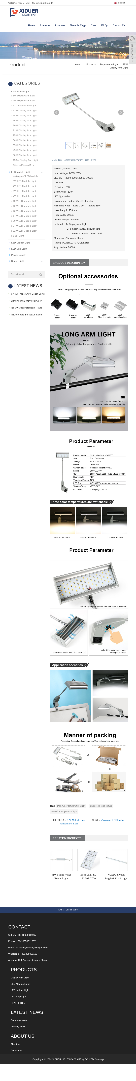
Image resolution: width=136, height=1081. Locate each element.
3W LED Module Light (24, 181)
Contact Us (119, 25)
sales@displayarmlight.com (33, 947)
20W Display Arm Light (25, 125)
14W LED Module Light (25, 216)
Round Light (17, 261)
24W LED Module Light (25, 225)
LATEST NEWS (27, 1012)
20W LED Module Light (25, 221)
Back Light (18, 235)
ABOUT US (22, 1036)
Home (31, 25)
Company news (19, 1020)
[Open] (132, 50)
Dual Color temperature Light (71, 806)
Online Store (72, 909)
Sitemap (99, 1059)
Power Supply (18, 255)
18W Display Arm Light (25, 120)
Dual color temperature (101, 806)
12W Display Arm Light (25, 110)
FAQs (104, 25)
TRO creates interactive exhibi (26, 314)
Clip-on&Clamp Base (24, 165)
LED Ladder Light (20, 242)
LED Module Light (20, 172)
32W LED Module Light (25, 230)
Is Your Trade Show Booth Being (28, 293)
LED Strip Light (19, 248)
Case (93, 25)
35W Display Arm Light (25, 145)
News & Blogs (78, 25)
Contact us (16, 1050)
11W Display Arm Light (24, 105)
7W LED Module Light (24, 196)
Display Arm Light (109, 64)
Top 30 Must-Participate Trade (26, 307)
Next (121, 112)
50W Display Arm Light (25, 155)
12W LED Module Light (25, 206)
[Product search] (40, 274)
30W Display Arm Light (25, 140)
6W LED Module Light (24, 191)
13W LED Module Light (25, 211)
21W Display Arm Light (25, 130)
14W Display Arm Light (25, 115)
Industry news (18, 1026)
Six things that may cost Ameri (26, 300)
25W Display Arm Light (25, 135)
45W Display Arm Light (25, 150)
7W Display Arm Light (24, 100)
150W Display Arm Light (25, 160)
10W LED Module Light (25, 201)
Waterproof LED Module (112, 820)
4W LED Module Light (24, 186)
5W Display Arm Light (24, 95)
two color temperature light (64, 811)
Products (60, 25)
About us (45, 25)
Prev (56, 112)
